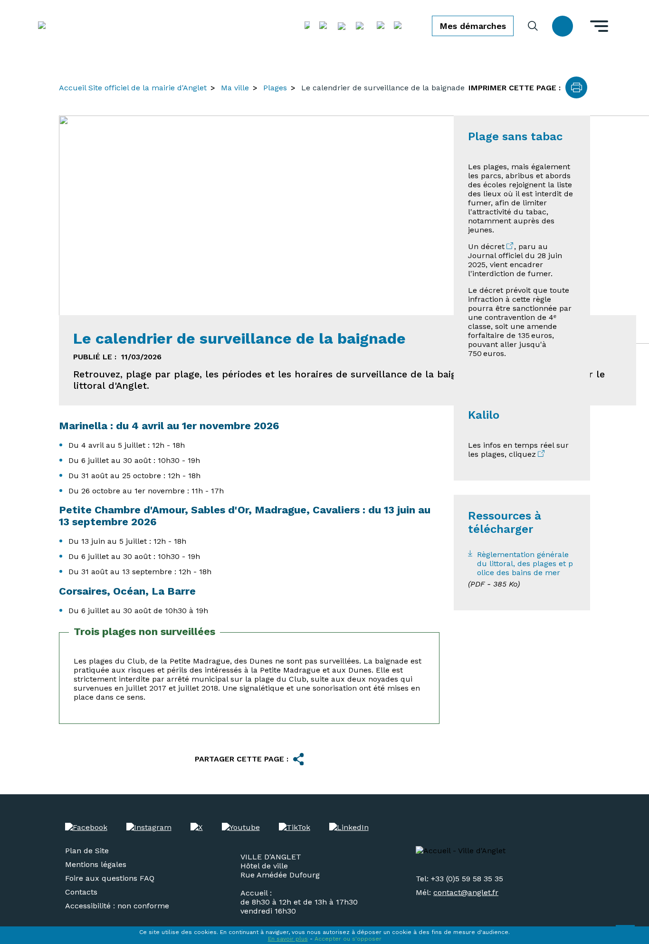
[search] (533, 26)
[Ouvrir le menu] (599, 26)
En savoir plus (288, 938)
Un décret (486, 246)
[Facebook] (86, 827)
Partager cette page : (241, 758)
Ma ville (235, 87)
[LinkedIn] (349, 827)
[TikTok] (294, 827)
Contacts (81, 891)
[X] (197, 827)
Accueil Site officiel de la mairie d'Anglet (133, 87)
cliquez (522, 454)
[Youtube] (241, 827)
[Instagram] (149, 827)
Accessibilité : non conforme (117, 905)
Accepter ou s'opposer (348, 938)
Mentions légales (95, 864)
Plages (275, 87)
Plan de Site (87, 850)
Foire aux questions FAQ (109, 878)
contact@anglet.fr (465, 892)
